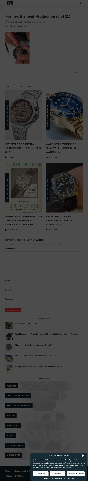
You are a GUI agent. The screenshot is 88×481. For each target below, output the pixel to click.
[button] (84, 456)
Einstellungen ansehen (76, 474)
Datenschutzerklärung (60, 478)
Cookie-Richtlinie (48, 478)
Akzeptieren (40, 474)
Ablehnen (57, 474)
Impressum (71, 478)
